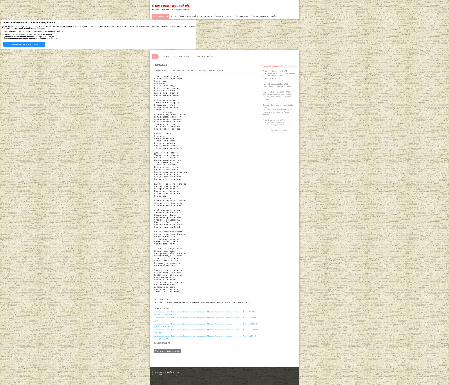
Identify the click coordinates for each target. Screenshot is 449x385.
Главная (165, 56)
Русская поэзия (182, 56)
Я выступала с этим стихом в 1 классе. (278, 86)
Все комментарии (279, 130)
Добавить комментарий (167, 351)
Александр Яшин (204, 56)
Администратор (161, 70)
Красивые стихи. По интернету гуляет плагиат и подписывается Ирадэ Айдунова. (278, 112)
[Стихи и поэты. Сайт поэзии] (170, 7)
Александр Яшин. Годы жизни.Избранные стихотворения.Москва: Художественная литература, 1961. (200, 312)
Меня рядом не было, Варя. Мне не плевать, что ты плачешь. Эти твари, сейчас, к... (277, 96)
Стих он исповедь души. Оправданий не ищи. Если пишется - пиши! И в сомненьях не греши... (279, 75)
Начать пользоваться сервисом (24, 44)
